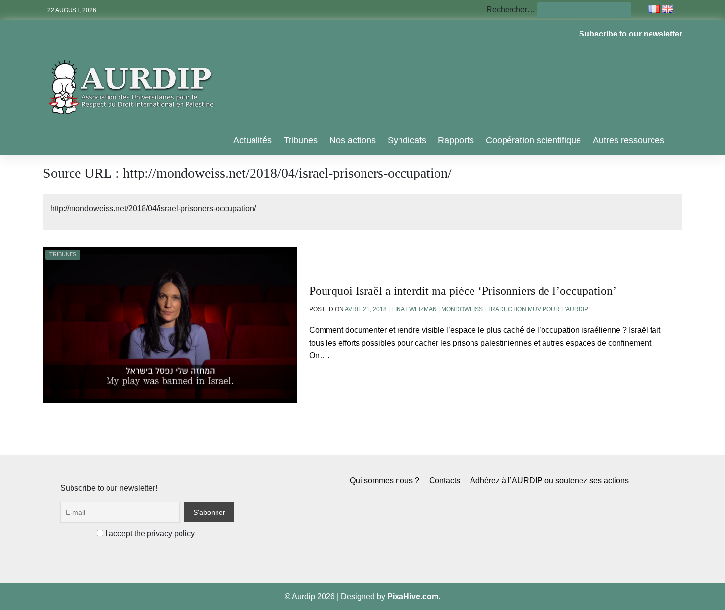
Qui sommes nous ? (384, 480)
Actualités (252, 140)
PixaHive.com (412, 596)
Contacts (444, 480)
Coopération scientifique (533, 140)
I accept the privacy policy (149, 533)
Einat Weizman (414, 309)
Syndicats (407, 140)
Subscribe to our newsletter (630, 34)
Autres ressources (628, 140)
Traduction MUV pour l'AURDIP (537, 309)
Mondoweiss (462, 309)
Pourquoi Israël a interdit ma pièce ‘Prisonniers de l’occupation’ (462, 291)
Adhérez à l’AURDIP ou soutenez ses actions (549, 480)
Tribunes (301, 140)
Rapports (456, 140)
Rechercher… (510, 9)
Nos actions (352, 140)
